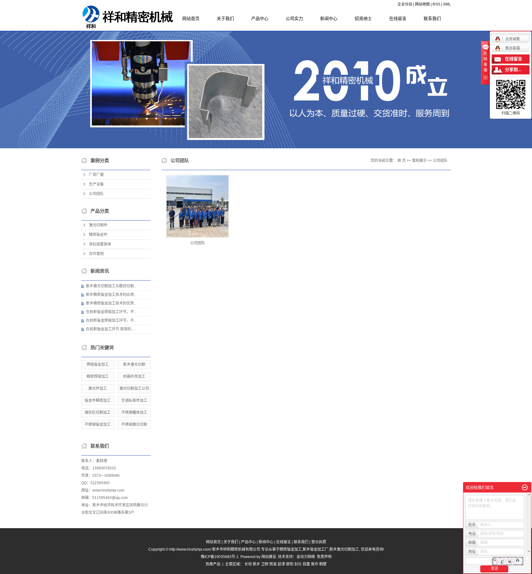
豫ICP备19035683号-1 (220, 557)
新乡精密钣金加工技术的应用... (111, 295)
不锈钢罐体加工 (134, 412)
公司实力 (294, 18)
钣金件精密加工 (98, 400)
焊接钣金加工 (98, 364)
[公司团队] (197, 206)
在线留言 (397, 18)
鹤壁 (323, 564)
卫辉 (264, 564)
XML (447, 4)
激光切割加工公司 (134, 388)
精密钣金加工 (291, 549)
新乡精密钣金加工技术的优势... (111, 303)
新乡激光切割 (134, 364)
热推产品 (213, 564)
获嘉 (306, 564)
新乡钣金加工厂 (315, 549)
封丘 (298, 564)
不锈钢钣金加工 (98, 424)
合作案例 (96, 254)
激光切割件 (98, 225)
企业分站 (404, 4)
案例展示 (419, 160)
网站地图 (422, 4)
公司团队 (96, 194)
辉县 (273, 564)
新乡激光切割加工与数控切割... (111, 286)
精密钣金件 (98, 235)
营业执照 (318, 542)
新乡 (256, 564)
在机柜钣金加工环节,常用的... (110, 329)
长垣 (248, 564)
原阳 (289, 564)
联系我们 (432, 18)
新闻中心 (328, 18)
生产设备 (96, 184)
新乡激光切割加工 (344, 549)
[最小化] (525, 487)
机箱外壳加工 (134, 376)
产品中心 (259, 18)
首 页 (401, 160)
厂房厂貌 (96, 175)
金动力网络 (306, 557)
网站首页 (191, 18)
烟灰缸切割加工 (98, 412)
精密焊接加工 (98, 376)
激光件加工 (97, 388)
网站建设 (268, 557)
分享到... (513, 69)
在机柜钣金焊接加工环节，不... (111, 312)
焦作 (314, 564)
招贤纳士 (363, 18)
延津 (281, 564)
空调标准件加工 (134, 400)
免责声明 (324, 557)
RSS (436, 4)
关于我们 (225, 18)
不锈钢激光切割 (134, 424)
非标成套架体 (100, 244)
